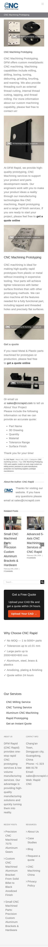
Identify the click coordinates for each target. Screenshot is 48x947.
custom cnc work (23, 464)
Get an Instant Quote (19, 723)
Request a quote (34, 857)
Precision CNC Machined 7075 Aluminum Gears (11, 841)
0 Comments (8, 571)
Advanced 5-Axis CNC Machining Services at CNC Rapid (35, 542)
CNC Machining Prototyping (32, 462)
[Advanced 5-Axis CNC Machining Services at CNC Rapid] (35, 517)
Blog (30, 849)
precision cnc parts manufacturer (26, 466)
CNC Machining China (34, 870)
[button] (6, 544)
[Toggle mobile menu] (42, 4)
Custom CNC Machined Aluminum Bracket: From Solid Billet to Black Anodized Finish (12, 877)
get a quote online (18, 363)
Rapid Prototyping (17, 718)
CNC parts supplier (10, 464)
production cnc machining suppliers (16, 469)
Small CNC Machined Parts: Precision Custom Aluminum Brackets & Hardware (12, 916)
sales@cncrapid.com (20, 403)
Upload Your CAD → (24, 613)
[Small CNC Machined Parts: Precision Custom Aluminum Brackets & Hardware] (12, 517)
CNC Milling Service (18, 701)
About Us (33, 831)
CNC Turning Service (19, 707)
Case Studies (32, 840)
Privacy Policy (32, 883)
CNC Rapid (10, 459)
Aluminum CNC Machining (22, 712)
